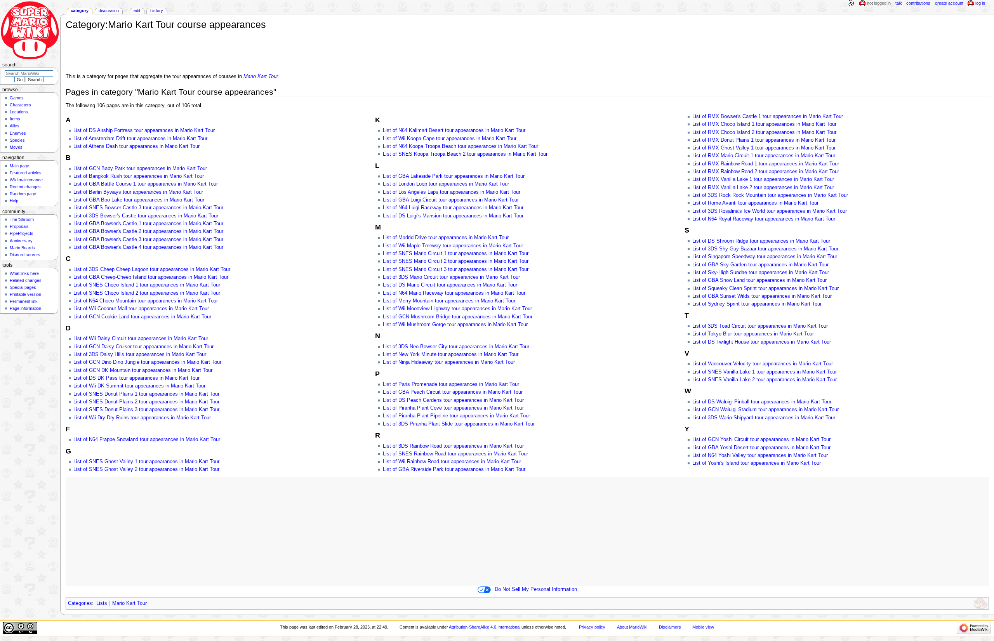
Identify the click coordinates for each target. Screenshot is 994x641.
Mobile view (703, 627)
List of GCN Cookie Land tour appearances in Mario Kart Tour (142, 317)
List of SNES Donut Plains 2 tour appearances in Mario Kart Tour (146, 402)
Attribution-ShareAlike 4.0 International (484, 627)
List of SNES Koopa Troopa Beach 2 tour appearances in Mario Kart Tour (465, 154)
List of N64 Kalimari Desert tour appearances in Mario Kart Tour (454, 130)
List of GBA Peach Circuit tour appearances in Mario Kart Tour (453, 392)
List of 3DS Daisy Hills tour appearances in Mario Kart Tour (139, 354)
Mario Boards (22, 247)
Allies (14, 125)
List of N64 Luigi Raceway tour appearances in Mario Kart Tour (453, 207)
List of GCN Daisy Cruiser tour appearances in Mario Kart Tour (143, 346)
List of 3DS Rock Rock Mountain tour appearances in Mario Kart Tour (770, 195)
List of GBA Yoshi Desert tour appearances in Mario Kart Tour (761, 447)
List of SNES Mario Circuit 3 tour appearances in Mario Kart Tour (455, 269)
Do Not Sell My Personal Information (536, 589)
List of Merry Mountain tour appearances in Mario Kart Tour (449, 301)
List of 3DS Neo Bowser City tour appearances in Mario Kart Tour (456, 346)
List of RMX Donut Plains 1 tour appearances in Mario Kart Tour (764, 140)
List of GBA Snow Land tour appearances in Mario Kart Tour (759, 280)
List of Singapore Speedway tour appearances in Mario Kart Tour (764, 256)
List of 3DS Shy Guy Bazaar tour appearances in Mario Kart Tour (765, 249)
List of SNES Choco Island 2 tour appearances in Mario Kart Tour (146, 293)
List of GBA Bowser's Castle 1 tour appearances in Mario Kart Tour (148, 223)
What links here (24, 273)
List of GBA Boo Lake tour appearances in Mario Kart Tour (138, 200)
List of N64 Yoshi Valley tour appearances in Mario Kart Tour (760, 455)
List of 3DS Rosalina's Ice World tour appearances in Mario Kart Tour (769, 211)
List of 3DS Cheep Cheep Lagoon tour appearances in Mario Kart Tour (151, 269)
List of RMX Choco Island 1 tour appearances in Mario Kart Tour (764, 124)
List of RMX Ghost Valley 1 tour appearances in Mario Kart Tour (764, 148)
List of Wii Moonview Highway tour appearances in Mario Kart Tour (457, 308)
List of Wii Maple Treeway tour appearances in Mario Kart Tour (453, 245)
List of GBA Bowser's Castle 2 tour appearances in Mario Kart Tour (148, 231)
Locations (19, 111)
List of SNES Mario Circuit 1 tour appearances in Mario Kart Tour (455, 253)
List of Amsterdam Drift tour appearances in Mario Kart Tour (140, 138)
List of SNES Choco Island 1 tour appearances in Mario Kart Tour (146, 285)
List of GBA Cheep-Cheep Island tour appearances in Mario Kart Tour (150, 277)
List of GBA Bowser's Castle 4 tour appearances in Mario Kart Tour (148, 247)
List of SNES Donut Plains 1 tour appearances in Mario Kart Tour (146, 394)
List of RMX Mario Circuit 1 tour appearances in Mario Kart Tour (763, 155)
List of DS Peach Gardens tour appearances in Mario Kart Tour (453, 400)
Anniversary (21, 240)
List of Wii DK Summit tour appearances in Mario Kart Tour (139, 386)
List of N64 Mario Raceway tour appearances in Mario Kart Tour (454, 293)
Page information (25, 308)
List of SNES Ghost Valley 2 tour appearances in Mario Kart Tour (146, 469)
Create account (949, 3)
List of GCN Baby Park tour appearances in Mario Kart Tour (140, 168)
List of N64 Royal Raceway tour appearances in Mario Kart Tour (763, 219)
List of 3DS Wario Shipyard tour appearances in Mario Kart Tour (763, 417)
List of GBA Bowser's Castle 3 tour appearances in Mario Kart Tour (148, 239)
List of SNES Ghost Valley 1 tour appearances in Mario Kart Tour (146, 461)
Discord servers (25, 254)
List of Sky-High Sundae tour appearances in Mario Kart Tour (760, 272)
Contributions (918, 3)
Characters (20, 104)
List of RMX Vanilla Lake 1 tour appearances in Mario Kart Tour (763, 179)
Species (17, 140)
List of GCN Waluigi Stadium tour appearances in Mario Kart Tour (765, 409)
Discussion (109, 10)
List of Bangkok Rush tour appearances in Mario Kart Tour (138, 176)
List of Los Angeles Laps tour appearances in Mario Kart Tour (451, 192)
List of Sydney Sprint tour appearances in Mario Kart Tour (757, 304)
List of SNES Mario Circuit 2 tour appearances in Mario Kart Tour (455, 261)
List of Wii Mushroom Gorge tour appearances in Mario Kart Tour (455, 324)
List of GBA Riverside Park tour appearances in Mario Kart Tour (454, 469)
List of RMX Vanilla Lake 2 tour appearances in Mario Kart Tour (763, 187)
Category (80, 10)
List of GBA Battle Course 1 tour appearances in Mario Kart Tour (145, 184)
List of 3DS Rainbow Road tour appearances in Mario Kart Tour (453, 446)
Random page (23, 193)
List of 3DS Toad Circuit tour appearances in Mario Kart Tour (760, 326)
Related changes (26, 280)
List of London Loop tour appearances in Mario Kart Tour (446, 184)
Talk (898, 3)
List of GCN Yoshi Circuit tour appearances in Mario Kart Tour (761, 439)
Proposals (19, 226)
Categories (80, 603)
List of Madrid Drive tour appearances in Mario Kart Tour (446, 237)
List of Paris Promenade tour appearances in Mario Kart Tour (451, 384)
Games (17, 98)
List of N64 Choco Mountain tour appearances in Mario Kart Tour (145, 301)
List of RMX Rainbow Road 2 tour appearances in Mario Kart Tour (765, 171)
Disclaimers (670, 627)
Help (14, 200)
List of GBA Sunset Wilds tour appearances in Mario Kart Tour (762, 296)
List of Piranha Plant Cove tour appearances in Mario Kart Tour (453, 408)
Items (15, 118)
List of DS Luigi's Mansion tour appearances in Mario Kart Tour (453, 216)
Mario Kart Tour (260, 76)
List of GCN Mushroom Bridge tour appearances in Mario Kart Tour (457, 317)
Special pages (23, 287)
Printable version (25, 294)
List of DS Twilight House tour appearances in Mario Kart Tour (761, 342)
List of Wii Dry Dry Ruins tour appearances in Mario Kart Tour (142, 417)
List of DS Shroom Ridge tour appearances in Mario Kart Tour (761, 241)
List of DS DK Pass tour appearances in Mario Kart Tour (136, 378)
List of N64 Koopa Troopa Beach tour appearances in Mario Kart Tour (460, 146)
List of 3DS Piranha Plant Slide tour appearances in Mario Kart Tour (459, 424)
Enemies (18, 133)
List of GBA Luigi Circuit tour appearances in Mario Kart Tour (451, 200)
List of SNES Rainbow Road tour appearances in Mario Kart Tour (455, 454)
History (156, 10)
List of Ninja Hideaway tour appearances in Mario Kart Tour (449, 362)
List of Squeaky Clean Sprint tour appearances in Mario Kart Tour (765, 288)
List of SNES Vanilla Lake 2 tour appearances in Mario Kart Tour (764, 379)
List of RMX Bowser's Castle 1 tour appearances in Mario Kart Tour (767, 116)
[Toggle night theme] (851, 3)
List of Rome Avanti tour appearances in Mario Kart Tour (755, 203)
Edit (137, 10)
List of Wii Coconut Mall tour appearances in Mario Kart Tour (141, 308)
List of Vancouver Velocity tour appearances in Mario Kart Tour (762, 364)
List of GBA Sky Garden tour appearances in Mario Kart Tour (760, 265)
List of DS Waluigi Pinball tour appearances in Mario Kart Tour (761, 402)
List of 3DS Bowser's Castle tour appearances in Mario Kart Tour (145, 216)
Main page (19, 165)
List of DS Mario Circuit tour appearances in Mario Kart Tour (450, 285)
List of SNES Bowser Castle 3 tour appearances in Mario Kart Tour (148, 207)
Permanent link (24, 301)
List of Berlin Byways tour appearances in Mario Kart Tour (138, 192)
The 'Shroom (22, 219)
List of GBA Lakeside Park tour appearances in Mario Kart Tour (454, 176)
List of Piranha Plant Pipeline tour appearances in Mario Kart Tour (456, 416)
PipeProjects (21, 233)
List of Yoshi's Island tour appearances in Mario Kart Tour (756, 463)
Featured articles (26, 172)
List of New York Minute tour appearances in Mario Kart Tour (450, 354)
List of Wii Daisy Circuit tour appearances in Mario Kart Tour (140, 338)
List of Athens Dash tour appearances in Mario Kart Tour (136, 146)
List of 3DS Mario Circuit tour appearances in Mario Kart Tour (451, 277)
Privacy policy (592, 627)
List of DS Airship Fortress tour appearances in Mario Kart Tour (144, 130)
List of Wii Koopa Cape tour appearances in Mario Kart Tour (449, 138)
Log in (980, 3)
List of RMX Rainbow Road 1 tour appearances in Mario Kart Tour (765, 164)
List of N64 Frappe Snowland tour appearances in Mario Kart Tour (146, 439)
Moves (16, 147)
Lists (101, 603)
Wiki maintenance (26, 179)
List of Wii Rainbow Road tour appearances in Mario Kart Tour (452, 461)
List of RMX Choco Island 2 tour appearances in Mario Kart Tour (764, 132)
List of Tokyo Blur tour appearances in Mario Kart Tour (753, 334)
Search (9, 65)
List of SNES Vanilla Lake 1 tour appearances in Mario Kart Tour (764, 372)
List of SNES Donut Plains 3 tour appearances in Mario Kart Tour (146, 409)
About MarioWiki (632, 627)
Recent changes (25, 186)
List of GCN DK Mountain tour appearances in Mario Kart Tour (142, 370)
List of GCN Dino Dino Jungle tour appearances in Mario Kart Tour (147, 362)
